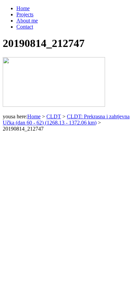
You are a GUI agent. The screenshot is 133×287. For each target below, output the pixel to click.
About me (27, 20)
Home (23, 8)
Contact (24, 27)
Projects (24, 14)
